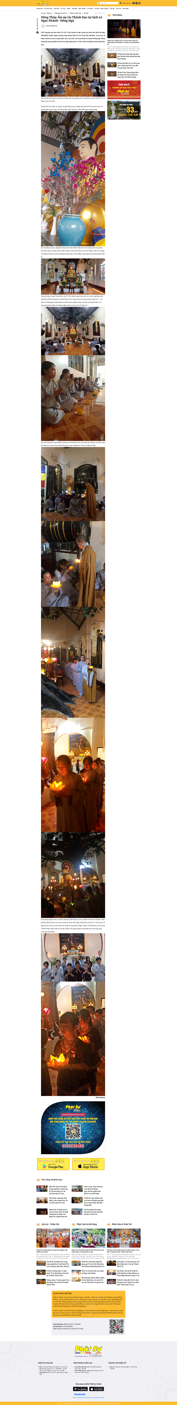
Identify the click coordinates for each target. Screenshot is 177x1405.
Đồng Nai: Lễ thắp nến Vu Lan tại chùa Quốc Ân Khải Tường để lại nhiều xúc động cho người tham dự (123, 42)
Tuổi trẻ (118, 8)
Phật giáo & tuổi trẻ (61, 13)
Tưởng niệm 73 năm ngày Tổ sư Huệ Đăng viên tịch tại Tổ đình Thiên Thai (57, 1282)
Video (68, 8)
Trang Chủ (39, 8)
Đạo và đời (82, 8)
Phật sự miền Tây (75, 13)
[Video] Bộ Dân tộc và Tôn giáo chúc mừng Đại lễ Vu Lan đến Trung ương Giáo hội (128, 65)
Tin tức (62, 8)
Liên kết (56, 8)
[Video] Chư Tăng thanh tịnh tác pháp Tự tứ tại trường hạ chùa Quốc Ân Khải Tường (127, 75)
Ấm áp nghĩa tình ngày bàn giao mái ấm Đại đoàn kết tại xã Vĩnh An (93, 1212)
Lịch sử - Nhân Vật (50, 1224)
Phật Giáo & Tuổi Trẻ (122, 1224)
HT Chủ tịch (48, 8)
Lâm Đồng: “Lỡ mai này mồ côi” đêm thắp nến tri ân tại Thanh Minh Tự (128, 1264)
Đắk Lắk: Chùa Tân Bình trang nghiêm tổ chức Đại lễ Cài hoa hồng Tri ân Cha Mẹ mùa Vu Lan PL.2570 (58, 1191)
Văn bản (74, 8)
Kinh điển (126, 8)
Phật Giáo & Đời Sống (87, 1224)
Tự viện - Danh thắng (101, 8)
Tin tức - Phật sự (46, 13)
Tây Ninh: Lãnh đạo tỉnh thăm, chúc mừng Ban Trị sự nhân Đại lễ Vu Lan (58, 1200)
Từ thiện (90, 8)
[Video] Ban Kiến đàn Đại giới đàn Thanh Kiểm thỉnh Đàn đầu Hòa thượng (128, 56)
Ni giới (86, 13)
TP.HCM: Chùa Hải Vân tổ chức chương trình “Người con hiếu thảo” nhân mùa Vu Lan (128, 1282)
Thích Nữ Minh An (51, 26)
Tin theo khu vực (126, 3)
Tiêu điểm (117, 15)
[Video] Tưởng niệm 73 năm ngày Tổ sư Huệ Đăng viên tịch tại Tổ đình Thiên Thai (57, 1273)
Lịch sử (112, 8)
